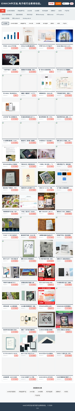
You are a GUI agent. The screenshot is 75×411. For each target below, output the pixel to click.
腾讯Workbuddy (40, 14)
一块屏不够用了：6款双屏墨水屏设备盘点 (13, 70)
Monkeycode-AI (27, 18)
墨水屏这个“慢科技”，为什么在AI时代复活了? (14, 188)
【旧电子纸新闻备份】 (6, 14)
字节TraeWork (60, 14)
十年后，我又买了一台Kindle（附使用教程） (33, 211)
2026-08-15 (59, 119)
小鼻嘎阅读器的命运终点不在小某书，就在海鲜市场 (52, 235)
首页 (3, 10)
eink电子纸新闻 (11, 11)
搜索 (72, 3)
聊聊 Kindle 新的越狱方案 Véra (29, 259)
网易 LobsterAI (16, 18)
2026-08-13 (41, 237)
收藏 (52, 3)
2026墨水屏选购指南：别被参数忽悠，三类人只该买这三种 (36, 306)
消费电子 (53, 11)
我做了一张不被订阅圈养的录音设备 (30, 330)
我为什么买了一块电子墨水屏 (10, 259)
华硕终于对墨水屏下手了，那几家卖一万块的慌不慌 (16, 282)
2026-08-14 (59, 190)
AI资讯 (60, 11)
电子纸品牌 (45, 11)
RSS (59, 3)
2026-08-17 (59, 48)
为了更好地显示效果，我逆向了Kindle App (50, 259)
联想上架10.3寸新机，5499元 (64, 141)
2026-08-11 (59, 261)
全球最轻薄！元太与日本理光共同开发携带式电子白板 (16, 377)
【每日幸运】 (29, 14)
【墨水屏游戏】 (19, 14)
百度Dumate (50, 14)
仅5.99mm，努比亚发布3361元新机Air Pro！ (15, 93)
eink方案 (29, 11)
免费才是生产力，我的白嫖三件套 (65, 164)
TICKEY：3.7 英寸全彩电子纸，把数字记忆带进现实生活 (17, 235)
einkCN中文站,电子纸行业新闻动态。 (22, 3)
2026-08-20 (5, 48)
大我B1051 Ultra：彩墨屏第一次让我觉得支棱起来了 (53, 188)
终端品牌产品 (21, 11)
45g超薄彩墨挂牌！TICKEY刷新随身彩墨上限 (14, 141)
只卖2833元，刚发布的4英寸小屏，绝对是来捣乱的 (34, 164)
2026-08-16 (41, 71)
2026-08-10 (59, 331)
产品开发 (67, 11)
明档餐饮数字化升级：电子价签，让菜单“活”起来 (15, 211)
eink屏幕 (37, 11)
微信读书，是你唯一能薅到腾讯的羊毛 (30, 141)
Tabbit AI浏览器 (5, 18)
